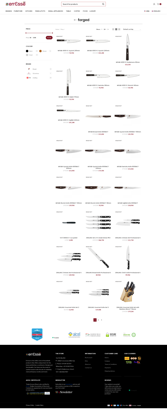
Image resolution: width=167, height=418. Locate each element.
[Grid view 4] (119, 29)
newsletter (69, 384)
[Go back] (75, 20)
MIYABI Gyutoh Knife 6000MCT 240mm (98, 167)
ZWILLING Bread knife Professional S (98, 273)
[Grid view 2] (113, 29)
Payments (108, 367)
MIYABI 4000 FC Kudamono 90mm (128, 62)
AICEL (28, 386)
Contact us (88, 367)
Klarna (107, 357)
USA (147, 11)
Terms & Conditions (111, 364)
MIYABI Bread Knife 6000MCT (98, 132)
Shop (62, 29)
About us (88, 364)
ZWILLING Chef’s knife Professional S (127, 273)
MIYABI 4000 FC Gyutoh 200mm (69, 51)
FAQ (86, 361)
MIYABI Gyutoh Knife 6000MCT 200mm (68, 167)
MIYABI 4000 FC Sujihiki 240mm (68, 120)
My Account (88, 357)
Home (57, 29)
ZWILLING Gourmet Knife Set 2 (68, 307)
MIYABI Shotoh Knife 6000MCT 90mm (98, 203)
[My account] (154, 4)
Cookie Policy (39, 405)
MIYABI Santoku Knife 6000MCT (128, 167)
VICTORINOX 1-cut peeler (69, 238)
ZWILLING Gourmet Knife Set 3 (98, 307)
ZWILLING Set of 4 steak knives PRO (98, 238)
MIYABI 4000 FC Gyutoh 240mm (98, 51)
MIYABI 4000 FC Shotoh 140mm (127, 85)
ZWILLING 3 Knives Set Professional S (68, 273)
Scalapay (107, 361)
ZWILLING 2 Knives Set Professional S (127, 238)
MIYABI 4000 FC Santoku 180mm (98, 85)
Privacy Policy (30, 405)
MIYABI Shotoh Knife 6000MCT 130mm (69, 203)
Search (103, 4)
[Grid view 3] (116, 29)
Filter (49, 37)
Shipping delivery (110, 371)
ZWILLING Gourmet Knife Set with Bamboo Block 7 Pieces (127, 308)
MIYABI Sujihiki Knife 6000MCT (128, 203)
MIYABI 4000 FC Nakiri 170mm (69, 97)
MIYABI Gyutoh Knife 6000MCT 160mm (128, 132)
